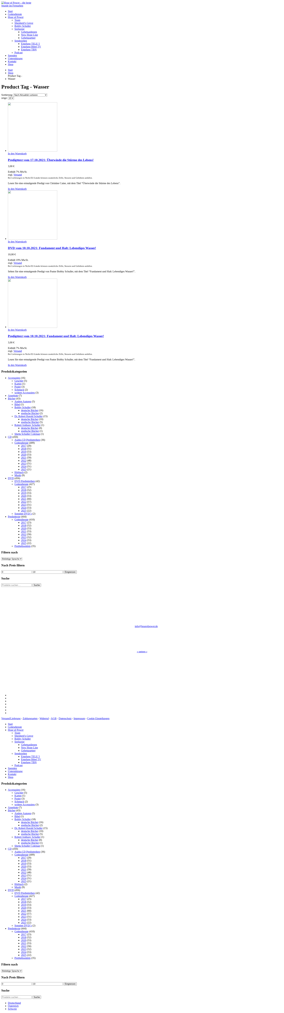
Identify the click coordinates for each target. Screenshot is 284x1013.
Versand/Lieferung (11, 718)
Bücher (11, 398)
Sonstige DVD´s (23, 513)
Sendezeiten (20, 40)
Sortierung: (7, 94)
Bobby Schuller (22, 26)
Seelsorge (19, 29)
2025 (23, 469)
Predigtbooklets (22, 546)
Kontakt (12, 61)
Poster (17, 386)
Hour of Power (16, 17)
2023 (23, 463)
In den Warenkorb (17, 153)
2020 (23, 454)
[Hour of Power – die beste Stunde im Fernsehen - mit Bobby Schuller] (19, 5)
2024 (23, 466)
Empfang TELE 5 (30, 43)
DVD (11, 478)
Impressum (79, 718)
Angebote (13, 395)
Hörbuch (19, 472)
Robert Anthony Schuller (27, 425)
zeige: (4, 98)
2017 (23, 445)
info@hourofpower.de (146, 626)
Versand (17, 174)
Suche (37, 585)
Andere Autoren (22, 401)
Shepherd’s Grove (23, 23)
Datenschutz (65, 718)
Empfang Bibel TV (31, 46)
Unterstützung (15, 58)
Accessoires (14, 377)
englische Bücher (30, 413)
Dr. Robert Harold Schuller (28, 416)
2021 (23, 457)
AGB (54, 718)
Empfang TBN (29, 49)
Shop (10, 64)
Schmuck (19, 389)
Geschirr (18, 380)
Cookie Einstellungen (98, 718)
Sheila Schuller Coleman (27, 434)
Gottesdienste (15, 14)
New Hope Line (29, 34)
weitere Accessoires (24, 392)
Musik (17, 475)
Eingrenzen (70, 572)
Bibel (17, 404)
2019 (23, 451)
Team (17, 20)
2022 (23, 460)
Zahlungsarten (30, 718)
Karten (18, 383)
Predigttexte (14, 516)
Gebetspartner (28, 37)
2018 (23, 448)
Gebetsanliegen (29, 31)
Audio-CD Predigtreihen (27, 439)
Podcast (18, 52)
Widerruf (44, 718)
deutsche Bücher (29, 410)
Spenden (12, 55)
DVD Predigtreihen (24, 481)
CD (10, 437)
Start (10, 11)
